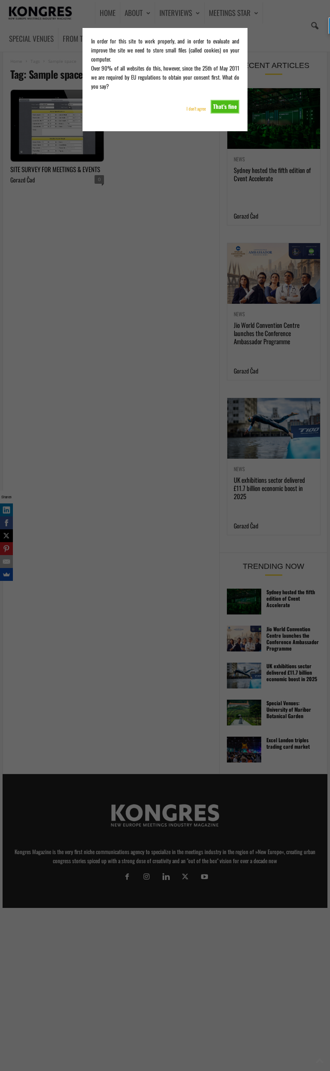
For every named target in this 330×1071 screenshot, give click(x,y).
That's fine (225, 106)
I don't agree (196, 108)
